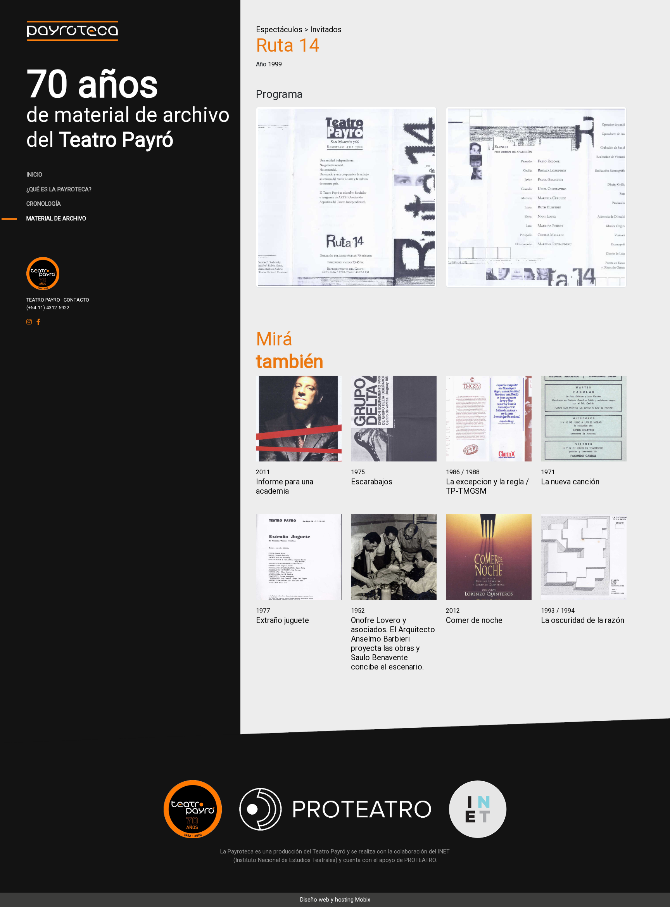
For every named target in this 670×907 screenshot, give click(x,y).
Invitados (326, 29)
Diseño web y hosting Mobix (335, 900)
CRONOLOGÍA (43, 204)
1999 (275, 64)
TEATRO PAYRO (43, 300)
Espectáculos (279, 29)
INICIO (34, 175)
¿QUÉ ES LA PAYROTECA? (59, 189)
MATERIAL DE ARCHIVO (56, 218)
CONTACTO (76, 300)
